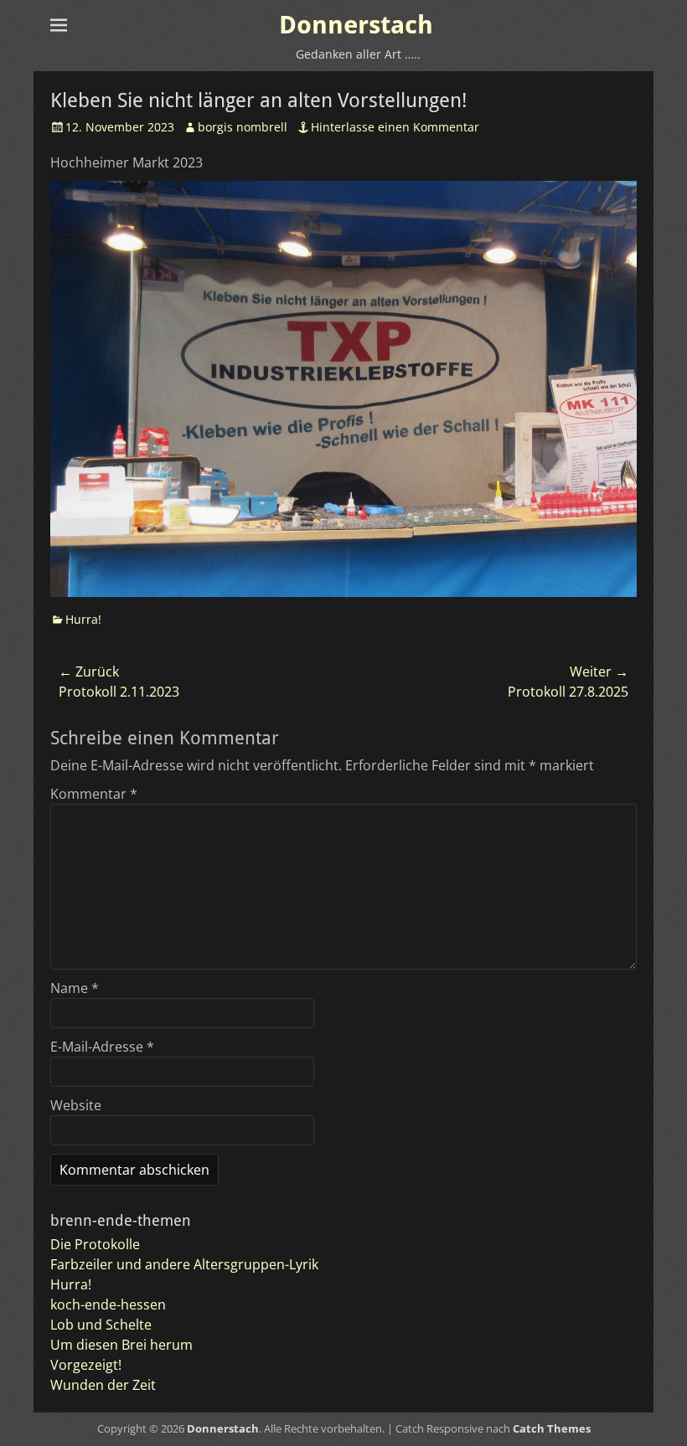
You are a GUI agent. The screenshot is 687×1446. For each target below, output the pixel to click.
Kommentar (93, 794)
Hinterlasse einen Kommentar (395, 127)
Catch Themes (552, 1428)
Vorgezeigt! (85, 1365)
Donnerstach (356, 24)
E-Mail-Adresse (102, 1046)
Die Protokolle (95, 1244)
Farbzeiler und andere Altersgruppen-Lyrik (184, 1264)
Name (74, 988)
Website (75, 1105)
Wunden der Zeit (103, 1385)
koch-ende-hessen (108, 1304)
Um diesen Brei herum (121, 1344)
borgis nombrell (242, 127)
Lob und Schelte (101, 1324)
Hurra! (83, 619)
